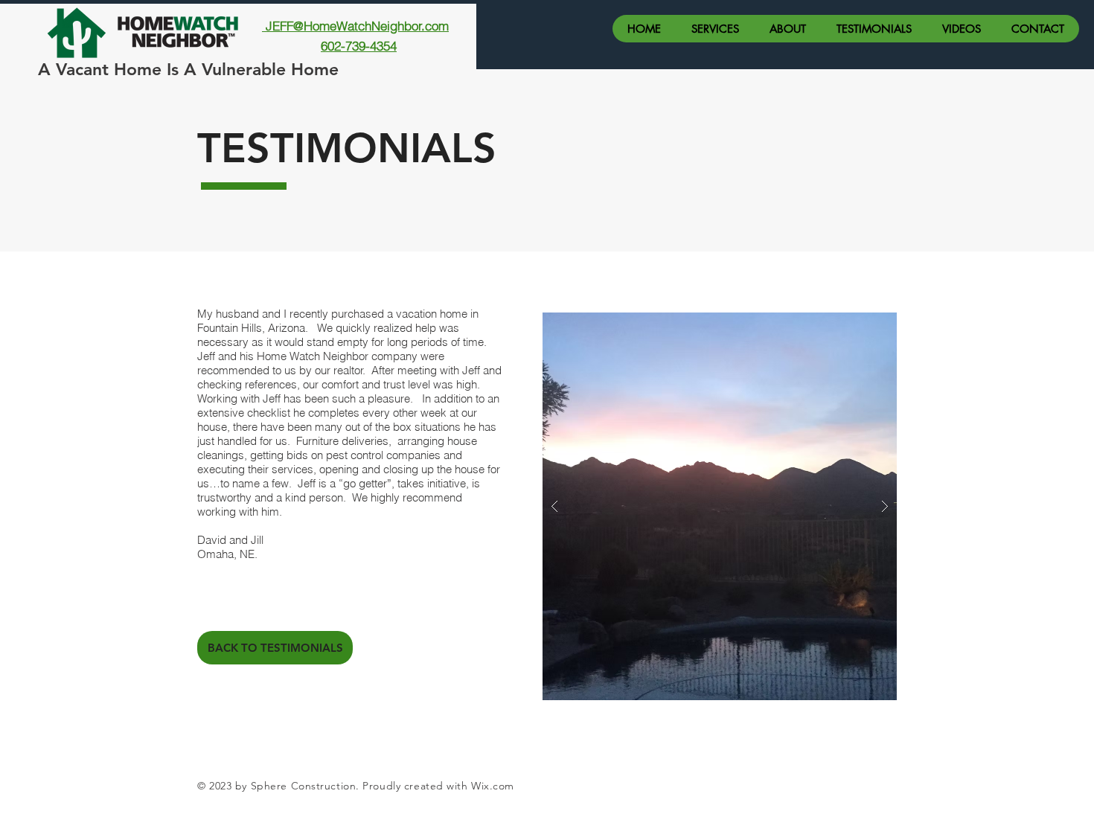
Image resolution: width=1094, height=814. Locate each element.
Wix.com (492, 785)
